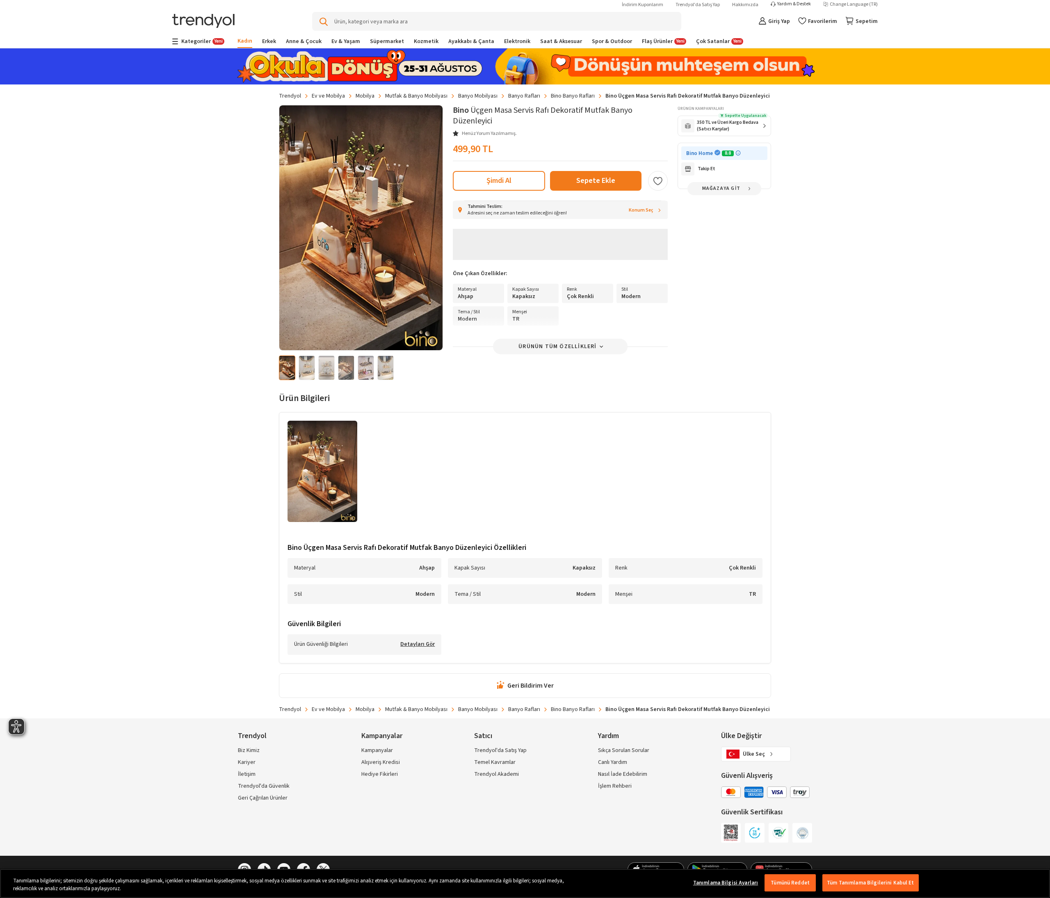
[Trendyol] (203, 21)
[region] (525, 883)
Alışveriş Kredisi (380, 762)
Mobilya (365, 96)
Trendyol (290, 96)
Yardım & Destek (794, 4)
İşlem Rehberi (615, 786)
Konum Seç (641, 210)
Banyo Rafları (524, 96)
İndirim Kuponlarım (642, 4)
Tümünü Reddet (790, 883)
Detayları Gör (417, 644)
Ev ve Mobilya (328, 96)
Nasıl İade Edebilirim (622, 774)
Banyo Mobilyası (478, 96)
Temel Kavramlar (495, 762)
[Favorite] (658, 181)
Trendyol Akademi (496, 774)
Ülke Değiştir (741, 736)
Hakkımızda (745, 4)
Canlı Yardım (612, 762)
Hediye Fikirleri (379, 774)
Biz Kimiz (249, 750)
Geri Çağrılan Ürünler (263, 798)
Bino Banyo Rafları (573, 96)
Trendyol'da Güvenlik (264, 786)
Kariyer (247, 762)
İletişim (247, 774)
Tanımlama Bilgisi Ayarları (725, 883)
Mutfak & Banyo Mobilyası (416, 96)
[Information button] (738, 153)
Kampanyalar (377, 750)
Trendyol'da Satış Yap (698, 4)
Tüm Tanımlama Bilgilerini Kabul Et (870, 883)
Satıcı (483, 736)
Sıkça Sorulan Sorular (623, 750)
